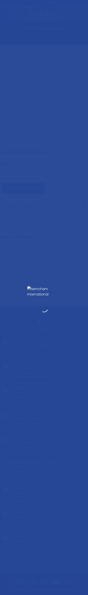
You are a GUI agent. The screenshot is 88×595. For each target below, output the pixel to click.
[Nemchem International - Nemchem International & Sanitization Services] (44, 291)
